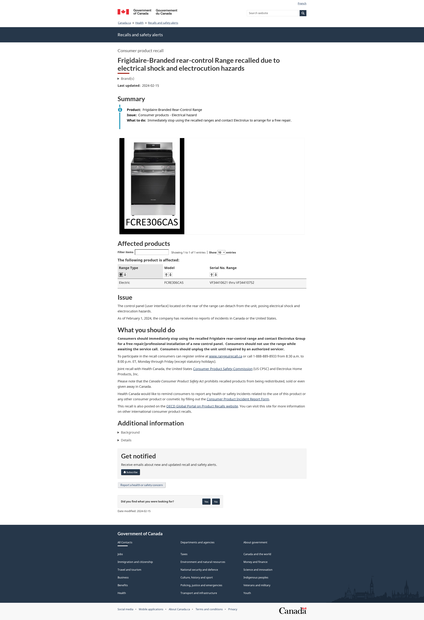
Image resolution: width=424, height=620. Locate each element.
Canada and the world (257, 554)
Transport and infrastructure (199, 593)
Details (126, 440)
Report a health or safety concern (141, 485)
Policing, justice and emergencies (201, 585)
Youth (247, 593)
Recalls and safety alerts (163, 23)
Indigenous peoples (255, 577)
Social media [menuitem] (125, 609)
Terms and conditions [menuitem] (209, 609)
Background (130, 432)
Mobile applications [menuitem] (151, 609)
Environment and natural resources (203, 562)
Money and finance (255, 562)
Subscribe (131, 472)
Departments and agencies (197, 542)
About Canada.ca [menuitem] (179, 609)
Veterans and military (256, 585)
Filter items (125, 252)
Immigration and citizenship (135, 562)
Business (123, 577)
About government (255, 542)
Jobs (120, 554)
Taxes (184, 554)
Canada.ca (124, 23)
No (216, 501)
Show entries (222, 252)
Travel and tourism (129, 569)
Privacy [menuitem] (232, 609)
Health (139, 23)
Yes (206, 501)
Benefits (123, 585)
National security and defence (199, 569)
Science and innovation (257, 569)
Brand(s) (127, 78)
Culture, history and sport (197, 577)
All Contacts (125, 542)
